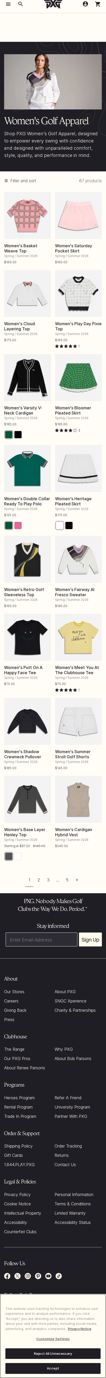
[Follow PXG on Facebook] (7, 1276)
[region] (53, 1336)
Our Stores (14, 991)
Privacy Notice (79, 1329)
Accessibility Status (73, 1222)
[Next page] (77, 880)
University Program (72, 1107)
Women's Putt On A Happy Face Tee (23, 670)
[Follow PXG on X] (17, 1276)
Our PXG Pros (17, 1058)
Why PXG (64, 1049)
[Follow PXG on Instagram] (28, 1276)
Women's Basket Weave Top (20, 248)
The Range (14, 1049)
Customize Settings (52, 1339)
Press (9, 1019)
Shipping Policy (18, 1146)
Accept (53, 1368)
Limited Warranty (70, 1213)
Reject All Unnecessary (53, 1353)
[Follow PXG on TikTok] (59, 1276)
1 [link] (29, 879)
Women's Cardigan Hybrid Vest (73, 832)
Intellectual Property (22, 1213)
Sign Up (90, 939)
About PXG (65, 991)
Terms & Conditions (73, 1203)
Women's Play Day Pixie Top (78, 326)
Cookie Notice (17, 1203)
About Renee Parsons (24, 1067)
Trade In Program (20, 1116)
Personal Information (74, 1194)
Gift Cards (13, 1155)
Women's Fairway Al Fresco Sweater (74, 592)
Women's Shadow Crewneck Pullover (22, 754)
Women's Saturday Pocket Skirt (73, 248)
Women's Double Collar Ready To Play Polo (27, 501)
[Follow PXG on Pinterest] (38, 1276)
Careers (11, 1000)
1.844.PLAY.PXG (19, 1164)
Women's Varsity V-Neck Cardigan (23, 410)
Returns (62, 1155)
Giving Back (15, 1010)
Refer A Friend (68, 1097)
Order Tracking (68, 1146)
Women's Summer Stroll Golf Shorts (73, 754)
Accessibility (15, 1222)
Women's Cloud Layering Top (19, 326)
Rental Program (18, 1107)
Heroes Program (19, 1097)
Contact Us (65, 1164)
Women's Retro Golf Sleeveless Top (24, 592)
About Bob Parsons (73, 1058)
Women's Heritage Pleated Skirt (73, 501)
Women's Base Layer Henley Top (24, 832)
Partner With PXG (71, 1116)
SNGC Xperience (70, 1000)
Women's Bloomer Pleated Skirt (73, 410)
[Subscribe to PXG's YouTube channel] (48, 1276)
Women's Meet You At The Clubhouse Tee (77, 670)
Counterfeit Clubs (20, 1231)
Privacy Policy (17, 1194)
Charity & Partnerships (75, 1010)
